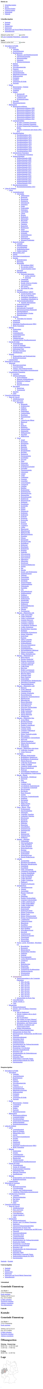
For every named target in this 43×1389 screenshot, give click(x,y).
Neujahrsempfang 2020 (24, 151)
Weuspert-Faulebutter (27, 240)
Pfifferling (24, 823)
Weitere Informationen (24, 1028)
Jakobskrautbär (25, 907)
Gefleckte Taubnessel (27, 663)
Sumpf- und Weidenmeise (29, 572)
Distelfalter (24, 896)
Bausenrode (24, 199)
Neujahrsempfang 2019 (24, 149)
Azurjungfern (25, 861)
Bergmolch (24, 948)
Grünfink (24, 486)
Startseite (7, 22)
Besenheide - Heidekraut (28, 777)
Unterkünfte (24, 279)
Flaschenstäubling (26, 811)
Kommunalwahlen (22, 99)
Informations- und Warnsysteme (27, 1023)
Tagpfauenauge (25, 934)
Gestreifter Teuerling (27, 814)
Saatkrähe (24, 552)
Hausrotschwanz (26, 493)
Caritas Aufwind (30, 276)
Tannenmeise (25, 579)
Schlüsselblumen (26, 643)
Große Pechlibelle (26, 877)
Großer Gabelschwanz (28, 902)
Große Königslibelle (27, 875)
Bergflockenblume (26, 721)
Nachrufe (16, 83)
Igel (22, 418)
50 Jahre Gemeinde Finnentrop (26, 122)
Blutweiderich (25, 657)
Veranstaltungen (18, 343)
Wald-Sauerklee (26, 709)
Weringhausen (25, 238)
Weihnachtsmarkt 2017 (24, 174)
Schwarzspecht (25, 556)
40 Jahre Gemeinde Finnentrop (26, 124)
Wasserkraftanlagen (23, 384)
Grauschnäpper (25, 483)
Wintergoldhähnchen (27, 606)
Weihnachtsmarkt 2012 (24, 165)
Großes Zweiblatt (26, 764)
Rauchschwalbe (26, 541)
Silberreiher (24, 561)
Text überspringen (6, 1305)
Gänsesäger (24, 472)
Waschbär (24, 434)
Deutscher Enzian (26, 723)
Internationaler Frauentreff (25, 308)
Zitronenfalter (25, 941)
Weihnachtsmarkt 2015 (24, 170)
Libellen (19, 859)
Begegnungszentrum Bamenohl (27, 310)
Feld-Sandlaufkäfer (27, 843)
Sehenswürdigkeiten (19, 376)
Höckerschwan (25, 500)
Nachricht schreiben (7, 1301)
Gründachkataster (18, 1041)
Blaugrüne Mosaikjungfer (29, 864)
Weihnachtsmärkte (18, 156)
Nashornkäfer (25, 853)
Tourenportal (21, 390)
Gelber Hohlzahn (26, 616)
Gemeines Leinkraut (27, 623)
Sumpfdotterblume (26, 648)
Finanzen (16, 69)
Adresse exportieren (7, 1303)
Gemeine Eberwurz (27, 620)
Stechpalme (24, 800)
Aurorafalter (24, 891)
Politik (11, 85)
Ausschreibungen (18, 51)
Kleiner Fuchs (25, 914)
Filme (14, 393)
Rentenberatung (22, 260)
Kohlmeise (24, 513)
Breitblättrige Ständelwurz (29, 757)
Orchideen (20, 754)
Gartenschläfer (25, 413)
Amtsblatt (16, 90)
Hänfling (23, 488)
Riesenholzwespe (26, 855)
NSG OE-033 (25, 994)
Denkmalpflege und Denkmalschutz (24, 356)
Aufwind (19, 290)
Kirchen (19, 383)
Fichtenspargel (25, 809)
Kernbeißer (24, 506)
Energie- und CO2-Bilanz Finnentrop (24, 1009)
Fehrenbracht (25, 203)
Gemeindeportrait (18, 192)
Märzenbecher (25, 700)
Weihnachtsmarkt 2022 (24, 179)
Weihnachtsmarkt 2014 (24, 169)
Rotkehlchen (25, 548)
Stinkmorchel (25, 834)
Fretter (23, 206)
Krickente (24, 524)
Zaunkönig (24, 607)
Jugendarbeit (25, 281)
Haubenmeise (25, 490)
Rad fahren (16, 386)
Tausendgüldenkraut (27, 684)
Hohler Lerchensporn (27, 670)
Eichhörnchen (25, 406)
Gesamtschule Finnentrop (25, 154)
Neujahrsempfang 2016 (24, 144)
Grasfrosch (24, 960)
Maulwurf (24, 422)
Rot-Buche (24, 791)
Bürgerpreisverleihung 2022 (25, 119)
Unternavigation (10, 10)
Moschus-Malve (26, 673)
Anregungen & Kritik (19, 81)
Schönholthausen (26, 235)
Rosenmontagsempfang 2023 (26, 187)
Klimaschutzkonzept (19, 1007)
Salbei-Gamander (26, 639)
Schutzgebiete (17, 976)
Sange (23, 229)
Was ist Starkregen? (23, 1012)
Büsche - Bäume (22, 775)
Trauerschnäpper (26, 582)
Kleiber (23, 509)
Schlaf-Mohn (25, 679)
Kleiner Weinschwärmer (28, 916)
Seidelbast (24, 798)
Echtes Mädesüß (26, 689)
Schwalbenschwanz (27, 930)
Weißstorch (24, 604)
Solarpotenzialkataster (20, 1037)
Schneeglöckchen (26, 704)
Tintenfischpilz (25, 836)
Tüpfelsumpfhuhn (26, 584)
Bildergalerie (13, 104)
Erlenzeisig (24, 463)
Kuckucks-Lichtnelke (27, 672)
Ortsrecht (16, 65)
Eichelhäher (24, 458)
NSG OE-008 (25, 984)
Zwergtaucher (25, 611)
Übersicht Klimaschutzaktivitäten (23, 1030)
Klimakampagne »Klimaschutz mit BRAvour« (27, 1033)
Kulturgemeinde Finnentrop (21, 347)
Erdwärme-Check (18, 1039)
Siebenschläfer (25, 429)
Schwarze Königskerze (28, 645)
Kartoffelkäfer (25, 852)
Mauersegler (25, 529)
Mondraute (24, 821)
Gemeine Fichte (26, 784)
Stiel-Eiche (24, 802)
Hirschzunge (25, 818)
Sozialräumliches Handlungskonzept (24, 340)
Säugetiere (20, 402)
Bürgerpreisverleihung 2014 (25, 113)
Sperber (23, 566)
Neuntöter (24, 536)
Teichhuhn (24, 581)
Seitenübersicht (9, 31)
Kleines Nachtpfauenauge (29, 918)
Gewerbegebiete (22, 247)
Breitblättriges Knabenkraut (29, 759)
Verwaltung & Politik (11, 46)
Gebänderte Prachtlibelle (28, 871)
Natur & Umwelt (14, 397)
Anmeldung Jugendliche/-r (29, 297)
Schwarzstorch (25, 557)
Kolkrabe (24, 516)
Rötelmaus (24, 427)
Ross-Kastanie (25, 789)
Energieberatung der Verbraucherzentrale (26, 1044)
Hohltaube (24, 502)
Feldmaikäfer (25, 841)
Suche (7, 7)
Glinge (23, 213)
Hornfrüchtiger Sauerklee (29, 629)
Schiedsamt (16, 322)
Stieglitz (23, 570)
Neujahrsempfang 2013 (24, 138)
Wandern (15, 392)
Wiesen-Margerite (26, 714)
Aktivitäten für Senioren (24, 318)
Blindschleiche (25, 950)
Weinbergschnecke (27, 971)
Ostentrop (24, 224)
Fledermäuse (25, 411)
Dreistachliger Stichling (28, 951)
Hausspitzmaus (25, 417)
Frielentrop (24, 210)
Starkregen (16, 1010)
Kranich (23, 522)
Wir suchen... (25, 286)
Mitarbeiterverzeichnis (20, 74)
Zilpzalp (23, 609)
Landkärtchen (25, 919)
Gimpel (23, 474)
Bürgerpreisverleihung (20, 106)
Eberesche (24, 778)
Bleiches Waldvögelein (28, 755)
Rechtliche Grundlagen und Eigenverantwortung (25, 1025)
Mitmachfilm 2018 (18, 252)
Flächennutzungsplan (23, 56)
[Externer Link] (9, 1383)
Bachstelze (24, 441)
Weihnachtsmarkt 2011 (24, 163)
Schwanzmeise (25, 554)
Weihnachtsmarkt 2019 (24, 178)
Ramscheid (24, 226)
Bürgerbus (20, 261)
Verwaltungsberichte (19, 67)
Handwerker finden (19, 1046)
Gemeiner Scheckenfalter (29, 900)
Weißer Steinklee (26, 713)
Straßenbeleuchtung (23, 249)
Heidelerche (24, 499)
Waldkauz (24, 595)
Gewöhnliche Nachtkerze (29, 625)
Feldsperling (25, 465)
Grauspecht (24, 484)
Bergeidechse (25, 946)
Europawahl (20, 94)
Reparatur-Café (21, 306)
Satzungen (20, 60)
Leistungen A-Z (18, 71)
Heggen (23, 215)
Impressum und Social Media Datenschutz (18, 29)
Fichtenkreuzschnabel (27, 466)
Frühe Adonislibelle (27, 869)
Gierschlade (24, 211)
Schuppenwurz (25, 828)
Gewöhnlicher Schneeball (29, 787)
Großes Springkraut (27, 627)
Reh (22, 424)
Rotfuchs (23, 425)
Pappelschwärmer (26, 926)
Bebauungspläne (22, 58)
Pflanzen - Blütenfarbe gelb (25, 613)
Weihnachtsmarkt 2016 (24, 172)
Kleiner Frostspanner (27, 912)
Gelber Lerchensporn (27, 618)
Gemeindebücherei (19, 335)
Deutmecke (24, 201)
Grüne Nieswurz (26, 752)
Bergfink (23, 445)
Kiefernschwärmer (26, 910)
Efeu (22, 780)
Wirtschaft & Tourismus (12, 361)
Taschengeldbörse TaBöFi (25, 292)
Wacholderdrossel (26, 591)
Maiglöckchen (25, 698)
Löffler (23, 527)
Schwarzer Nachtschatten (29, 707)
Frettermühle (25, 208)
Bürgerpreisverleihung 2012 (25, 112)
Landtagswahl (21, 97)
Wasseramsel (25, 602)
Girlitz (23, 475)
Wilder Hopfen (25, 803)
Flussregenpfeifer (26, 470)
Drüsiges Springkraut (27, 661)
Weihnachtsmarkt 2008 (24, 158)
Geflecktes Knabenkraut (28, 762)
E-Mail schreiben (6, 1299)
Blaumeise (24, 449)
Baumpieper (24, 443)
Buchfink (24, 452)
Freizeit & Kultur (14, 342)
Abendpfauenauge (26, 887)
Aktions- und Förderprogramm (22, 368)
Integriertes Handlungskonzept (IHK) (24, 324)
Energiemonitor (18, 1062)
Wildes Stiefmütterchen (28, 654)
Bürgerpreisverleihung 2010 (25, 110)
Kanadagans (25, 504)
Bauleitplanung (17, 53)
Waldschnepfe (25, 598)
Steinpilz (23, 832)
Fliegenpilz (24, 812)
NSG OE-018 (25, 987)
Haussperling (25, 495)
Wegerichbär (25, 939)
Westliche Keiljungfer (27, 884)
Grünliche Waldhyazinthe (29, 766)
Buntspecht (24, 454)
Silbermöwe (24, 559)
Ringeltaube (24, 547)
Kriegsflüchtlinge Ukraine (25, 313)
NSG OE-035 (25, 996)
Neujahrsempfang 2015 (24, 142)
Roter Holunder (26, 793)
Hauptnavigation (10, 8)
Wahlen (15, 92)
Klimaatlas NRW (18, 1057)
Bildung (11, 327)
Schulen (15, 331)
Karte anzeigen (5, 1294)
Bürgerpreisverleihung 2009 (25, 108)
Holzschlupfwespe (26, 848)
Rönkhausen (25, 228)
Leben (11, 190)
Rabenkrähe (24, 540)
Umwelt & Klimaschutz (12, 395)
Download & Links (27, 288)
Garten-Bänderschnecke (28, 959)
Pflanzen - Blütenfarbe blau (25, 718)
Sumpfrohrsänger (26, 573)
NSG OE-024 (25, 992)
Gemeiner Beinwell (27, 664)
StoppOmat (20, 388)
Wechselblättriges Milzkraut (29, 650)
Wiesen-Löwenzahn (27, 652)
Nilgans (23, 538)
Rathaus (15, 63)
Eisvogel (23, 459)
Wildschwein (25, 436)
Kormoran (24, 518)
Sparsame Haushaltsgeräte (21, 1050)
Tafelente (24, 575)
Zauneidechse (25, 975)
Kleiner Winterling (26, 634)
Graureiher (24, 481)
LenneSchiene (13, 359)
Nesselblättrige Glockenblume (30, 737)
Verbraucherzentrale (23, 304)
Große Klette (25, 666)
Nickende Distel (26, 675)
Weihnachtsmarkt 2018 (24, 176)
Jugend (15, 254)
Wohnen (11, 354)
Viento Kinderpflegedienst (25, 301)
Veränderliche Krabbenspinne (30, 969)
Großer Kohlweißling (27, 903)
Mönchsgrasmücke (27, 534)
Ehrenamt (20, 270)
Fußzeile (7, 14)
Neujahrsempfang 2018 (24, 147)
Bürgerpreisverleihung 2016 (25, 115)
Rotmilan (24, 550)
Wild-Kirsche (25, 805)
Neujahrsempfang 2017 (24, 146)
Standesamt (16, 320)
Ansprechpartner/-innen (28, 269)
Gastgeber (16, 374)
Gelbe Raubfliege (26, 844)
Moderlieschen (25, 964)
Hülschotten (24, 219)
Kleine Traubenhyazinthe (29, 734)
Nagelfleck (24, 925)
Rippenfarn (24, 825)
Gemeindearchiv (18, 333)
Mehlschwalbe (25, 532)
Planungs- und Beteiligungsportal (27, 55)
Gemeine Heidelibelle (27, 873)
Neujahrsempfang (18, 133)
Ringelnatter (24, 966)
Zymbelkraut (25, 746)
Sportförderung (17, 352)
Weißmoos (24, 837)
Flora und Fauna (18, 400)
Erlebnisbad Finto (18, 349)
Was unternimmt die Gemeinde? (27, 1021)
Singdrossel (24, 563)
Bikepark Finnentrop (19, 351)
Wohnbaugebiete (22, 245)
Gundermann (25, 732)
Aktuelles (16, 49)
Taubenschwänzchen (27, 935)
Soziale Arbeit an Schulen (29, 283)
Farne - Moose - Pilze (23, 807)
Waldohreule (25, 597)
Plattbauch (24, 882)
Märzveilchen (25, 736)
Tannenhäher (25, 577)
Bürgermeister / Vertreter (20, 87)
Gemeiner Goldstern (27, 622)
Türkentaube (25, 586)
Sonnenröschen (25, 647)
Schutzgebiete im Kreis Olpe (26, 998)
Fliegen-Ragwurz (26, 761)
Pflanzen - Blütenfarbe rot (25, 655)
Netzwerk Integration (27, 274)
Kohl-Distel (24, 636)
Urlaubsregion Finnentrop (17, 372)
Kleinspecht (24, 511)
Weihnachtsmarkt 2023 (24, 181)
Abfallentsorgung (18, 399)
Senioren (15, 317)
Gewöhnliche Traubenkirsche (30, 786)
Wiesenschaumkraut (27, 741)
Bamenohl (24, 197)
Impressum (8, 28)
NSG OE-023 (25, 991)
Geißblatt (24, 782)
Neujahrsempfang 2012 (24, 137)
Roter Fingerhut (26, 677)
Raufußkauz (24, 543)
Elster (22, 461)
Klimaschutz (13, 1005)
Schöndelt (24, 233)
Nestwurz (24, 770)
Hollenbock (24, 217)
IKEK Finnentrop (18, 326)
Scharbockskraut (26, 641)
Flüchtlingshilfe (22, 272)
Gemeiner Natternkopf (28, 730)
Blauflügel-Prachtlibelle (28, 862)
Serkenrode (24, 236)
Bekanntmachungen (19, 103)
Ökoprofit (16, 1035)
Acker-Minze (25, 720)
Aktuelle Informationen (28, 302)
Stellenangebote (18, 76)
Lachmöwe (24, 525)
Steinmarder (24, 431)
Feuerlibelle (24, 868)
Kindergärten (17, 329)
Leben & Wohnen (10, 188)
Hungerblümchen (26, 695)
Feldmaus (24, 409)
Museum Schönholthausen (25, 379)
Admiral (23, 889)
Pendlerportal (17, 1055)
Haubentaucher (25, 491)
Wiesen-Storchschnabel (28, 743)
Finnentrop (24, 204)
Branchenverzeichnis (19, 365)
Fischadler (24, 468)
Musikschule (17, 336)
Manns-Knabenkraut (27, 768)
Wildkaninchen (25, 433)
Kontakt (7, 24)
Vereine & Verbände (19, 345)
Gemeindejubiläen (18, 121)
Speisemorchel (25, 830)
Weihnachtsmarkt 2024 (24, 183)
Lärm (14, 1003)
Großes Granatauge (27, 880)
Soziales (15, 258)
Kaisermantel (25, 909)
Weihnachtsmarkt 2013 (24, 167)
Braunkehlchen (25, 450)
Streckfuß (24, 932)
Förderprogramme (18, 1042)
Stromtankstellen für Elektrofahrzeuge (25, 1053)
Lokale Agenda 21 (18, 1001)
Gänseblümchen (26, 691)
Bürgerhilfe (20, 263)
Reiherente (24, 545)
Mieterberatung (21, 315)
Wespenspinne (25, 973)
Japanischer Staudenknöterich (30, 696)
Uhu (22, 589)
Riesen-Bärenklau (26, 702)
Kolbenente (24, 515)
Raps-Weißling (25, 928)
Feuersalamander (26, 957)
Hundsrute (24, 820)
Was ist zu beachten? (27, 295)
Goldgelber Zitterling (27, 816)
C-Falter (23, 894)
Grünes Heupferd (26, 846)
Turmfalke (24, 588)
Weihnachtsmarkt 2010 (24, 162)
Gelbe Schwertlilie (26, 614)
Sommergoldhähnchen (28, 565)
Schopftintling (25, 827)
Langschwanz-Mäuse (27, 420)
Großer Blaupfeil (26, 878)
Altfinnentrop (25, 195)
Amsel (23, 440)
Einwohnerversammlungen (21, 256)
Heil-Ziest (24, 668)
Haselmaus (24, 415)
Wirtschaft (12, 363)
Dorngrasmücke (26, 456)
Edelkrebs (24, 953)
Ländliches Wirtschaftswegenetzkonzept (25, 370)
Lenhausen (24, 222)
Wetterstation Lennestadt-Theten (23, 1058)
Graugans (24, 479)
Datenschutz (9, 26)
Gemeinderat (17, 88)
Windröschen (25, 716)
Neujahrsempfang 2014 (24, 140)
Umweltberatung (18, 1000)
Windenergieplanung (23, 62)
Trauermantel (25, 937)
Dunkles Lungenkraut (28, 725)
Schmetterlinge (21, 885)
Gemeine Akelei (26, 729)
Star (22, 568)
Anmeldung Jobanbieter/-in (29, 299)
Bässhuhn (24, 447)
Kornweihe (24, 520)
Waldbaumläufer (26, 593)
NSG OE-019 (25, 989)
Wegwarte (24, 739)
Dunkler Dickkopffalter (28, 898)
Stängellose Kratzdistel (28, 682)
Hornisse (23, 850)
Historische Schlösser (23, 381)
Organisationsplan (18, 72)
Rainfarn (23, 638)
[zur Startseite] (14, 37)
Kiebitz (23, 507)
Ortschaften (20, 194)
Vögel (19, 438)
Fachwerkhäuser (22, 377)
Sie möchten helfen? (27, 267)
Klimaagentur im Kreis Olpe (22, 1032)
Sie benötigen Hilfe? (27, 265)
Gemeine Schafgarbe (27, 693)
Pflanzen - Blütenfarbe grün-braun (27, 748)
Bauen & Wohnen (18, 242)
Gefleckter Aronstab (27, 750)
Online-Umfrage (22, 251)
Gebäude (19, 244)
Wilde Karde (25, 745)
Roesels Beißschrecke (28, 857)
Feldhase (23, 408)
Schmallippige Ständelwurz (29, 771)
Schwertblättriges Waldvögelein (31, 773)
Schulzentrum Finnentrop (21, 153)
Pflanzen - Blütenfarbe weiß (25, 686)
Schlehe (23, 795)
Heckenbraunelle (26, 497)
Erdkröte (23, 955)
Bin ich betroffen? (22, 1017)
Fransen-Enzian (26, 727)
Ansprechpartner (26, 285)
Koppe (23, 962)
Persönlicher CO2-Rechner (21, 1048)
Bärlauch (23, 688)
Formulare (16, 78)
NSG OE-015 (25, 985)
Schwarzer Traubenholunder (30, 796)
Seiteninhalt (8, 12)
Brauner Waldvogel (27, 893)
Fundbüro (16, 80)
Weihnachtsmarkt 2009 (24, 160)
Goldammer (24, 477)
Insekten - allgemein (23, 839)
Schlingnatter (25, 967)
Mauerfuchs (24, 923)
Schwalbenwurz (26, 705)
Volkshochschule (18, 338)
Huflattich (24, 630)
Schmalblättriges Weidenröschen (31, 680)
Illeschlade (24, 220)
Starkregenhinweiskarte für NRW (23, 1060)
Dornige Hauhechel (27, 659)
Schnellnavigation (10, 5)
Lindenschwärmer (26, 921)
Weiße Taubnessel (26, 711)
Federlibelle (24, 866)
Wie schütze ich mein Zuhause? (27, 1019)
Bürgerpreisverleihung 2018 (25, 117)
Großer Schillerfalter (27, 905)
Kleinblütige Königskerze (29, 632)
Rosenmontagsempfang (20, 185)
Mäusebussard (25, 531)
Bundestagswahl (22, 96)
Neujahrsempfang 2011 (24, 135)
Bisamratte (24, 404)
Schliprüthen (25, 231)
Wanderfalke (25, 600)
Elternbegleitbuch (22, 311)
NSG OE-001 (25, 982)
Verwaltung (12, 47)
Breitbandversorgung (19, 358)
